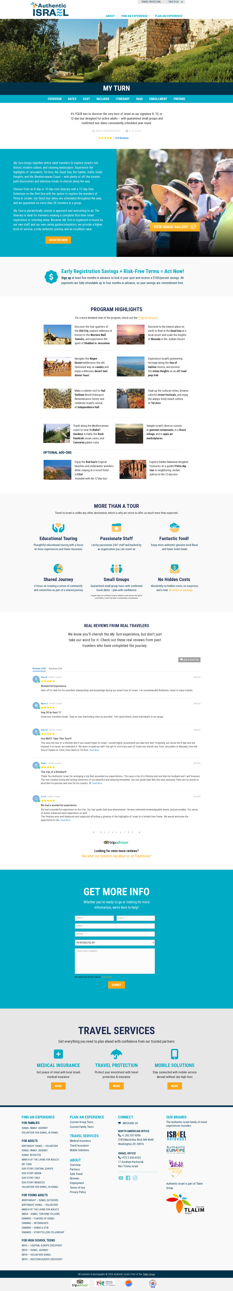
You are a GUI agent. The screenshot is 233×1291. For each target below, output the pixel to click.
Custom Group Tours (81, 1122)
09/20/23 (197, 730)
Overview (75, 1165)
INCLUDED (103, 99)
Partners (75, 1169)
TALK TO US (173, 1)
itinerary (65, 189)
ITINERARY (123, 99)
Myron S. (44, 703)
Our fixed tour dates (46, 198)
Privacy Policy (106, 977)
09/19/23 (197, 763)
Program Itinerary (148, 317)
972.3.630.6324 (132, 1157)
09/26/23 (197, 677)
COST (86, 99)
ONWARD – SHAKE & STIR (35, 1227)
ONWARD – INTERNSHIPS (35, 1223)
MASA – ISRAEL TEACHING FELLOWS (41, 1213)
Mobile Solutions (79, 1150)
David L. (44, 763)
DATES (72, 99)
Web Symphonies (121, 1277)
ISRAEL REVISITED (31, 1155)
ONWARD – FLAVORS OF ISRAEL (38, 1218)
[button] (182, 2)
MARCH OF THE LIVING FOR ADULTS (40, 1159)
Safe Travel (76, 1174)
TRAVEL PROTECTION (151, 1)
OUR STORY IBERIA (31, 1173)
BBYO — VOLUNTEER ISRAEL (36, 1254)
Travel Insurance (79, 1145)
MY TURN (27, 1164)
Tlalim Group (149, 1274)
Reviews (74, 1178)
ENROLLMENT (158, 99)
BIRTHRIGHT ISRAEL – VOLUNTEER (40, 1145)
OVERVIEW (54, 99)
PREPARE (179, 99)
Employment (77, 1183)
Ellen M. (44, 677)
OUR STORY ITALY (31, 1177)
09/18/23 (197, 797)
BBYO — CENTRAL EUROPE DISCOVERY (42, 1245)
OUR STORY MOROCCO (33, 1182)
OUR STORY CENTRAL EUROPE (37, 1168)
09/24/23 (197, 703)
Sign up (66, 278)
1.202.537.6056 (132, 1135)
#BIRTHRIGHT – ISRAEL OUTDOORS (40, 1200)
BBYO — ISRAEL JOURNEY (35, 1250)
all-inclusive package (181, 590)
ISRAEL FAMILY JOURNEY (35, 1128)
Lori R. (43, 797)
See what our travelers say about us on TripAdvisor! (116, 856)
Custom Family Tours (82, 1126)
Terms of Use (77, 1187)
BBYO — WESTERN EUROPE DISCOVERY (42, 1259)
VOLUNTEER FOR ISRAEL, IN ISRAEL (40, 1132)
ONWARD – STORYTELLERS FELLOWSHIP (43, 1232)
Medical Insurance (80, 1140)
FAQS (139, 99)
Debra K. (44, 730)
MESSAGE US (130, 1123)
